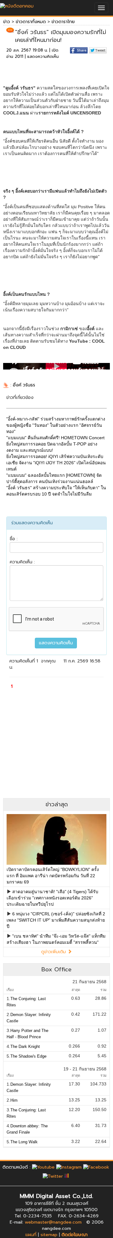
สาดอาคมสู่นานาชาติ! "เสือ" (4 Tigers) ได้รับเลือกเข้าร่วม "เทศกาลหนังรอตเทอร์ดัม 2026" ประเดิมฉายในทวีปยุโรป (52, 898)
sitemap (48, 1234)
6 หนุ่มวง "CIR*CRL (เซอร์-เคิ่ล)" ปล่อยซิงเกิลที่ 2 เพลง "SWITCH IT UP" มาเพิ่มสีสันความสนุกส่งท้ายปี (56, 920)
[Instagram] (69, 1167)
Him (14, 1100)
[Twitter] (53, 1176)
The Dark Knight (25, 1046)
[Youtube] (43, 1167)
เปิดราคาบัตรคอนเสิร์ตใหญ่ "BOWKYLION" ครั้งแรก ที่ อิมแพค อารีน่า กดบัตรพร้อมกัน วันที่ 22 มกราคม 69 (53, 875)
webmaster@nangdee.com (53, 1222)
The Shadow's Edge (28, 1056)
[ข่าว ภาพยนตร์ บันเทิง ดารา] (17, 4)
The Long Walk (24, 1142)
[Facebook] (96, 1167)
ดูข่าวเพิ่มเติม (54, 952)
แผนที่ (30, 1234)
